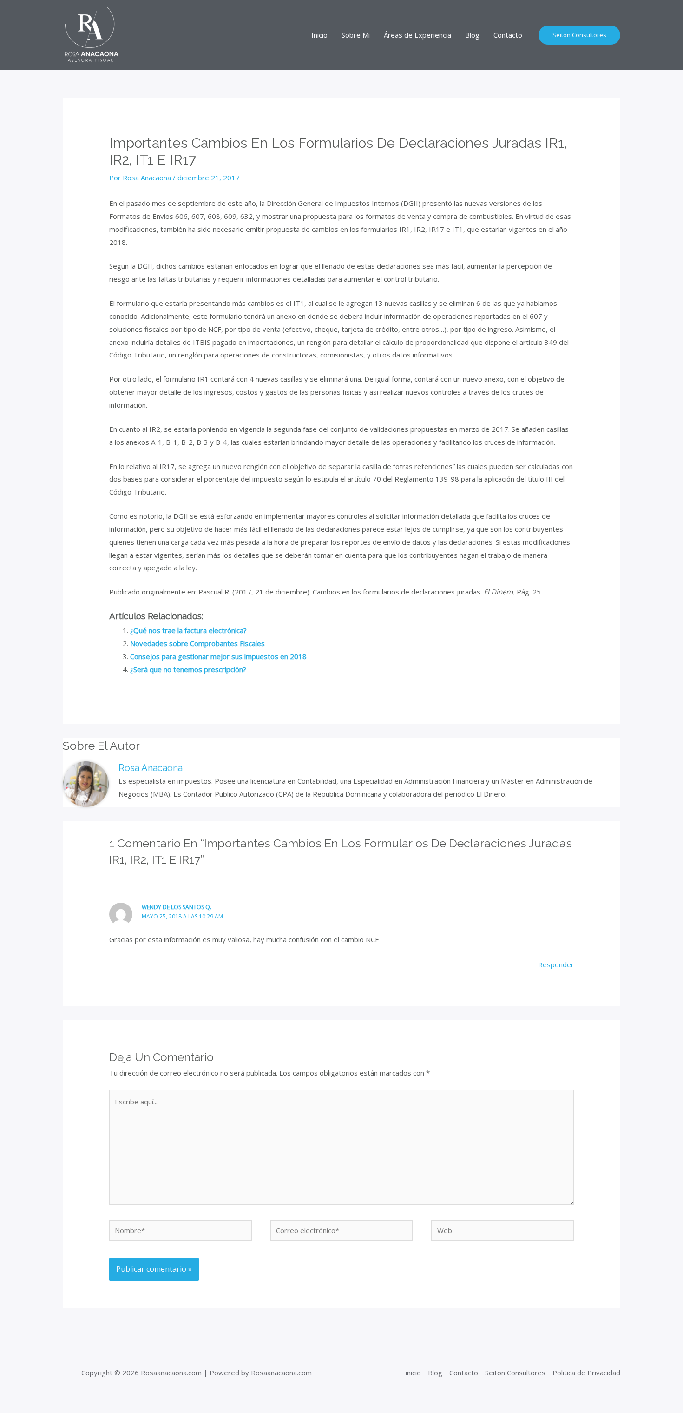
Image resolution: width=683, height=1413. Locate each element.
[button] (579, 35)
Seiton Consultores (515, 1372)
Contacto (463, 1372)
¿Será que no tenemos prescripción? (188, 669)
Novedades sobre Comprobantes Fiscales (197, 643)
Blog (435, 1372)
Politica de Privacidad (586, 1372)
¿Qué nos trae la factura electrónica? (188, 630)
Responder (556, 964)
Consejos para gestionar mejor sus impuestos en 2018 (218, 656)
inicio (413, 1372)
